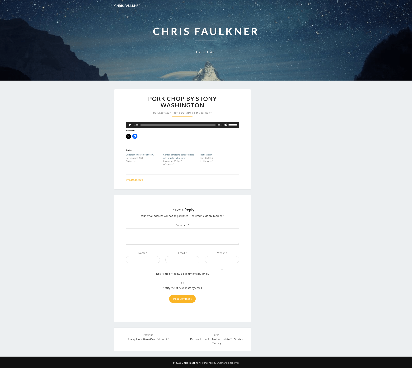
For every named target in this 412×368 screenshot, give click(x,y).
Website (222, 253)
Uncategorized (134, 180)
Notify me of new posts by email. (182, 288)
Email (182, 253)
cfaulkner (164, 112)
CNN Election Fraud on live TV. (140, 154)
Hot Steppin (206, 154)
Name (142, 253)
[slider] (233, 124)
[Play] (130, 124)
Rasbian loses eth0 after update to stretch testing (216, 339)
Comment (182, 225)
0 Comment (204, 112)
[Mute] (226, 124)
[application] (182, 125)
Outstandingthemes (228, 362)
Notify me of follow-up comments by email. (182, 274)
